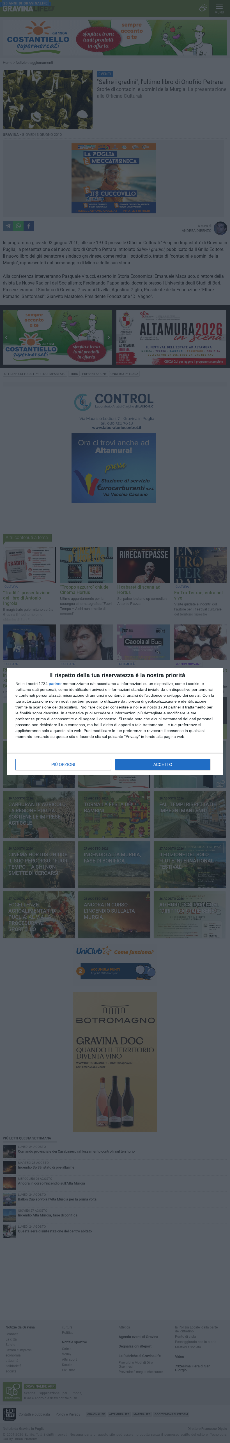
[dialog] (115, 721)
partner (55, 684)
